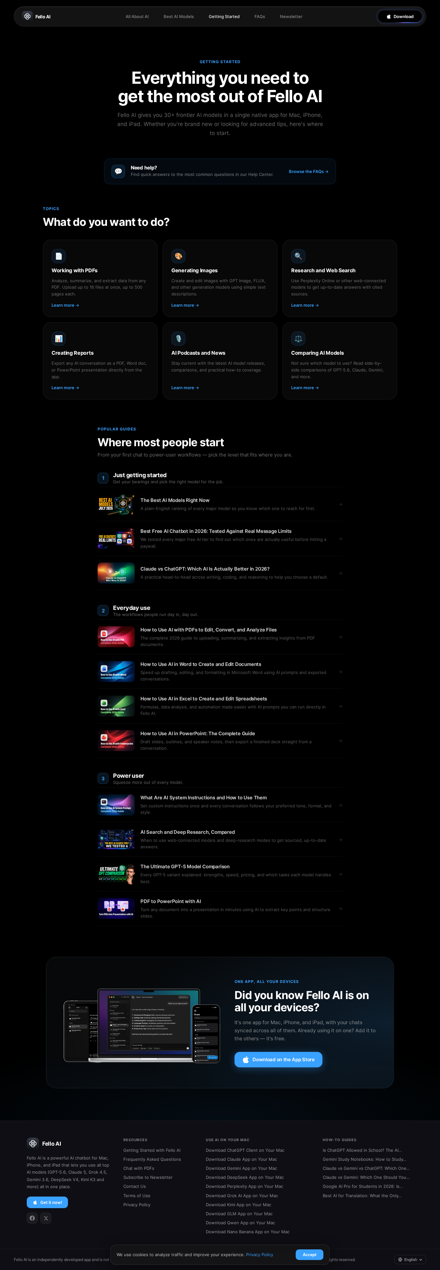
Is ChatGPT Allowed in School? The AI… (362, 1150)
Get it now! (51, 1202)
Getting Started (224, 16)
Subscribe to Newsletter (148, 1177)
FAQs (259, 16)
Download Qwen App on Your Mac (240, 1222)
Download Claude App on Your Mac (241, 1159)
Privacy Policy (136, 1204)
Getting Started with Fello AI (151, 1150)
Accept (309, 1254)
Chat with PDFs (138, 1168)
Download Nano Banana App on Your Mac (248, 1231)
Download (404, 16)
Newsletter (291, 16)
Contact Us (134, 1186)
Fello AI (43, 16)
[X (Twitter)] (45, 1218)
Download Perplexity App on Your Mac (244, 1186)
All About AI (137, 16)
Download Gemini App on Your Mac (241, 1168)
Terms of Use (136, 1195)
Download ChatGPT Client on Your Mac (245, 1150)
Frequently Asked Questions (152, 1159)
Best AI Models (179, 16)
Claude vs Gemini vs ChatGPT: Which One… (366, 1168)
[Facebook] (32, 1218)
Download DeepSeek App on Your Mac (245, 1177)
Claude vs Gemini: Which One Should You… (366, 1177)
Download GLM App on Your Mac (239, 1213)
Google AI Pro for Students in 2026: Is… (363, 1186)
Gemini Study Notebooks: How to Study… (365, 1159)
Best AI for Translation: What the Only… (362, 1195)
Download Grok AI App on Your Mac (242, 1195)
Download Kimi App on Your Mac (238, 1204)
